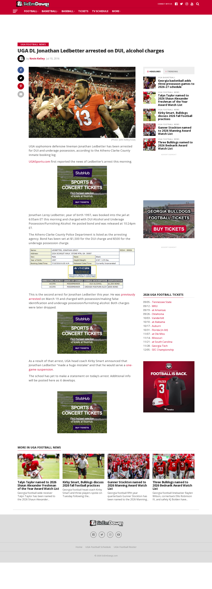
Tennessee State (161, 302)
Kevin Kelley (37, 58)
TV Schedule (100, 11)
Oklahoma (158, 314)
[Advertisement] (106, 24)
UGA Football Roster (125, 546)
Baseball (68, 11)
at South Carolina (162, 341)
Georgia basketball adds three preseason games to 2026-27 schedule (176, 84)
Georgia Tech (160, 346)
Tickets (83, 11)
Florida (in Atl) (160, 330)
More (115, 11)
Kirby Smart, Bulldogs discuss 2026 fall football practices (175, 116)
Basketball (49, 11)
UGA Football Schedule (98, 546)
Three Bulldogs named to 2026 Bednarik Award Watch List (175, 145)
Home (79, 546)
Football (30, 11)
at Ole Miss (158, 334)
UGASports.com (39, 161)
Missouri (157, 338)
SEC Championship (163, 349)
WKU (155, 306)
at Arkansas (159, 310)
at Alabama (158, 322)
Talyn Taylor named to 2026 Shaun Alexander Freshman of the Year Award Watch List (173, 100)
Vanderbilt (158, 318)
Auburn (156, 326)
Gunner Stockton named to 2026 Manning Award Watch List (174, 130)
